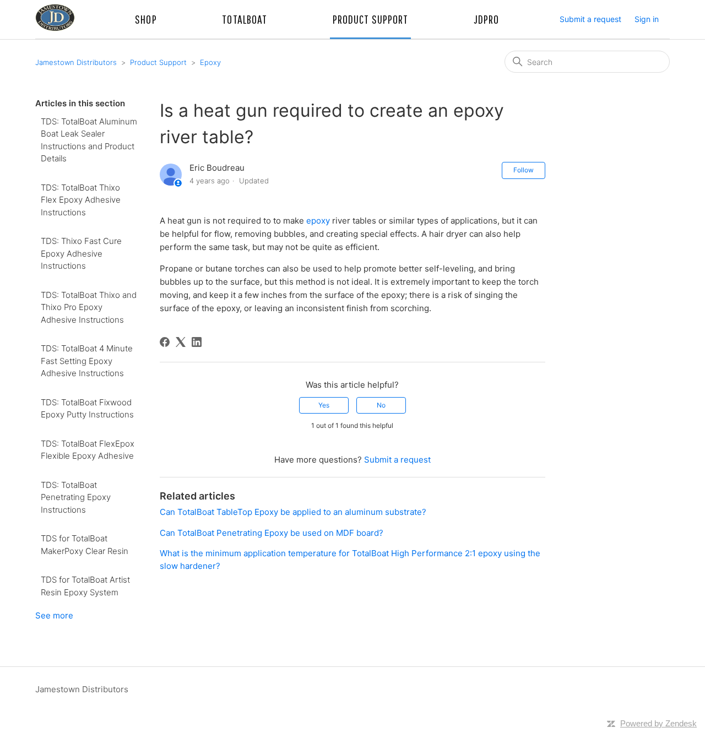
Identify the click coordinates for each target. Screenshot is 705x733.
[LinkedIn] (197, 342)
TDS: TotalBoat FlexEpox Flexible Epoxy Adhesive (87, 449)
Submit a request (590, 19)
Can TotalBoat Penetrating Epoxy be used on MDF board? (271, 533)
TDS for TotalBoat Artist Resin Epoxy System (85, 586)
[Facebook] (165, 342)
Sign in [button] (646, 19)
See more (54, 615)
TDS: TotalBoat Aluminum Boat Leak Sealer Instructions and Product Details (89, 140)
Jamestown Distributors (76, 62)
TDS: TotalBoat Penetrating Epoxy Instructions (76, 497)
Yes (323, 405)
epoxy (318, 220)
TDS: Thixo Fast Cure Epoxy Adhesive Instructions (81, 253)
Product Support (158, 62)
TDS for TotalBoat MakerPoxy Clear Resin (84, 544)
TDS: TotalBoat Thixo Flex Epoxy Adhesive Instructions (81, 200)
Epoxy (210, 62)
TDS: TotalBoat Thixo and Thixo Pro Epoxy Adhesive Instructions (89, 307)
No (381, 405)
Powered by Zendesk (658, 723)
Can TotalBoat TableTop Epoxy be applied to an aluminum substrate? (293, 512)
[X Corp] (181, 342)
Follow (523, 170)
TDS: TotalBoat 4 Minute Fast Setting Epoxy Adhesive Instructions (87, 360)
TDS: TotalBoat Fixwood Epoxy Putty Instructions (87, 408)
